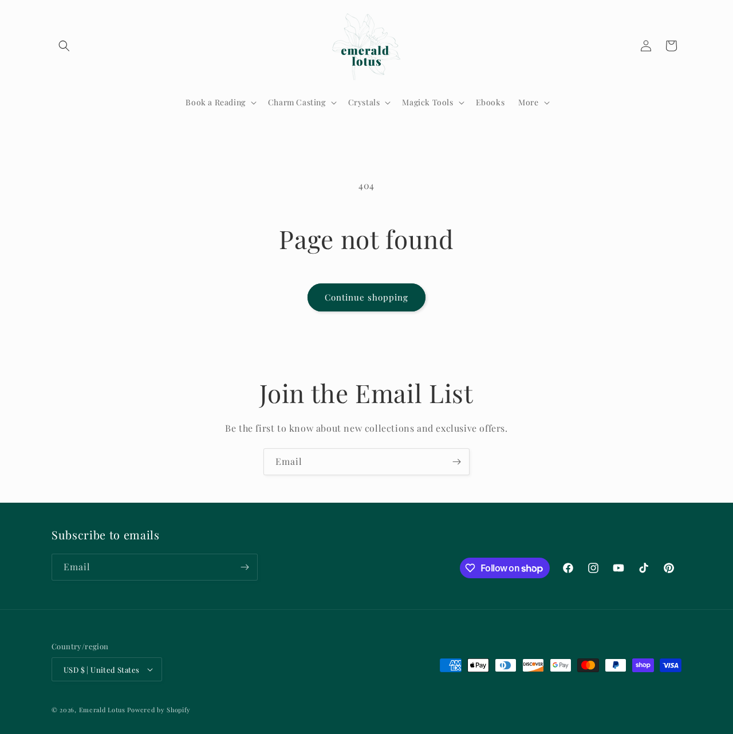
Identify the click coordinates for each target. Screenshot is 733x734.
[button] (64, 45)
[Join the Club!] (456, 461)
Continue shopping (366, 297)
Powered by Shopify (159, 709)
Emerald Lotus (102, 709)
